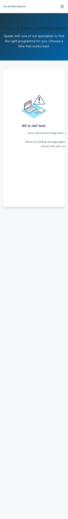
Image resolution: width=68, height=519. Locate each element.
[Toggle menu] (62, 6)
